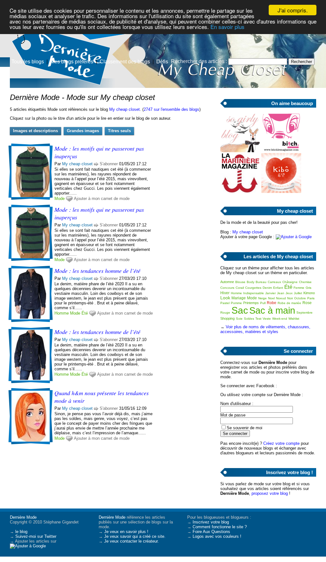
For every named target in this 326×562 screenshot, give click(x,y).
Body (250, 282)
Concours (227, 287)
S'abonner (109, 163)
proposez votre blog (270, 493)
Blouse (240, 282)
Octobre (300, 298)
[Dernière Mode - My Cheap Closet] (239, 49)
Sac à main (272, 310)
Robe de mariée (289, 303)
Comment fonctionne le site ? (220, 526)
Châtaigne (290, 282)
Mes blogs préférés (71, 61)
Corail (240, 287)
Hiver (225, 293)
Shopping (227, 318)
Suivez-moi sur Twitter (35, 536)
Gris (308, 287)
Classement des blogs (125, 61)
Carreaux (274, 282)
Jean (280, 293)
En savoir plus (227, 27)
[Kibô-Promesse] (281, 191)
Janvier (270, 293)
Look (225, 297)
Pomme (236, 303)
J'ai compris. (293, 10)
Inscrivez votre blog (211, 522)
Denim (267, 287)
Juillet (298, 293)
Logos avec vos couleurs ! (217, 536)
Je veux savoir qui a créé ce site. (135, 536)
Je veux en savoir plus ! (126, 531)
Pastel (225, 303)
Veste (267, 318)
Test (258, 318)
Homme (61, 313)
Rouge (225, 312)
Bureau (261, 282)
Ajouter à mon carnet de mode (102, 198)
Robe (271, 303)
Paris (311, 298)
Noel (271, 298)
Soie (239, 318)
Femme (299, 287)
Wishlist (293, 318)
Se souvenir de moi (244, 427)
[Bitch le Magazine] (281, 150)
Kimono (309, 293)
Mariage (238, 298)
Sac (239, 310)
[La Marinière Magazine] (240, 191)
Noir (290, 298)
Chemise (305, 282)
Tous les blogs (27, 61)
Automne (227, 282)
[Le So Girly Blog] (240, 150)
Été (85, 313)
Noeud (281, 298)
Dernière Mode (23, 517)
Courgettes (253, 287)
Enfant (278, 287)
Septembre (304, 312)
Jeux (289, 293)
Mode (59, 198)
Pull (263, 303)
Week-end (279, 318)
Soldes (249, 318)
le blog (21, 531)
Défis (162, 61)
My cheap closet (124, 109)
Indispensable (253, 293)
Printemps (251, 303)
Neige (262, 298)
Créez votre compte (281, 443)
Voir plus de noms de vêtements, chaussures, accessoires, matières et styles (265, 329)
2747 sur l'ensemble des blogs (171, 109)
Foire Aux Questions (211, 531)
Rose (307, 303)
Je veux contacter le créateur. (131, 541)
